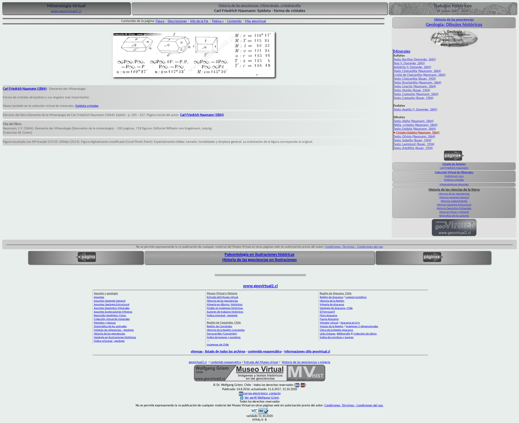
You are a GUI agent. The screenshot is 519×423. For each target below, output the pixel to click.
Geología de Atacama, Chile (336, 308)
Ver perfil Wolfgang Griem (261, 397)
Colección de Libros (365, 333)
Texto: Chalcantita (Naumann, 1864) (417, 71)
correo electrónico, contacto (262, 393)
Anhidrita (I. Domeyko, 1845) (412, 67)
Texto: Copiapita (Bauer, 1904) (413, 98)
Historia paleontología (454, 201)
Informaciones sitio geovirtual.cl (307, 351)
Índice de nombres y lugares (337, 337)
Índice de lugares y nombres (224, 337)
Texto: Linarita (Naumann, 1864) (415, 86)
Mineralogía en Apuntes (454, 184)
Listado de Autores (454, 164)
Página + (218, 21)
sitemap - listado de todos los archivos (218, 351)
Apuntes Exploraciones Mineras (113, 311)
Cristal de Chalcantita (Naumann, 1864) (420, 75)
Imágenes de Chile (218, 344)
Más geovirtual (255, 21)
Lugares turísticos (356, 297)
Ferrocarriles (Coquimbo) (222, 333)
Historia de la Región (332, 301)
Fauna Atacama (329, 319)
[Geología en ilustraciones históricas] (454, 47)
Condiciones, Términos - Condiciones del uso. (353, 405)
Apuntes (99, 297)
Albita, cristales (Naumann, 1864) (416, 125)
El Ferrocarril (327, 311)
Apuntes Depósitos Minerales (112, 308)
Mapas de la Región (331, 326)
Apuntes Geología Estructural (111, 304)
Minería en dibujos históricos (224, 304)
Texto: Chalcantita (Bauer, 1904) (415, 79)
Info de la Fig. (199, 21)
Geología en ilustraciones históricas (115, 337)
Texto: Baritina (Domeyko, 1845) (415, 59)
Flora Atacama (328, 315)
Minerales (402, 51)
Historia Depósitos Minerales (454, 208)
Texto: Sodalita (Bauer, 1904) (412, 140)
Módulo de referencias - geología (114, 330)
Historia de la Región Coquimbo (226, 330)
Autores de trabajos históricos (225, 311)
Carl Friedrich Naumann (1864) (24, 89)
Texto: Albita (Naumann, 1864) (414, 121)
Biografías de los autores (454, 215)
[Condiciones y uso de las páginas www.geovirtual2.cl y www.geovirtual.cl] (302, 385)
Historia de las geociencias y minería (306, 362)
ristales (93, 106)
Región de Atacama (331, 297)
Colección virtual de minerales (112, 319)
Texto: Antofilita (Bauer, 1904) (413, 148)
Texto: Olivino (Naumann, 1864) (414, 136)
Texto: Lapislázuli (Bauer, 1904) (414, 144)
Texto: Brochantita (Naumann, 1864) (417, 82)
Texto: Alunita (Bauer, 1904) (412, 90)
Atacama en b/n (350, 322)
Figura (160, 21)
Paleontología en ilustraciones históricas (259, 254)
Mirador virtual (329, 322)
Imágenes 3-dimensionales (362, 326)
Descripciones (177, 21)
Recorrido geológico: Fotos (110, 315)
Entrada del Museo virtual (222, 297)
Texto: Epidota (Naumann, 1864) (415, 129)
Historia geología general (454, 197)
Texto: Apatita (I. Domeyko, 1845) (415, 109)
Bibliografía (343, 333)
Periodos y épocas (105, 322)
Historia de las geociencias (454, 193)
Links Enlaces (327, 333)
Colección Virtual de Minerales (454, 172)
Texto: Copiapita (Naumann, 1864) (416, 94)
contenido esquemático (265, 351)
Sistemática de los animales (110, 326)
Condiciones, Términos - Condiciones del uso (354, 247)
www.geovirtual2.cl (260, 286)
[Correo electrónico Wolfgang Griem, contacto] (297, 385)
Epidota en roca (454, 176)
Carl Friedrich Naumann (454, 168)
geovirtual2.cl (198, 362)
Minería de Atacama (332, 304)
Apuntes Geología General (109, 301)
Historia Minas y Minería (454, 212)
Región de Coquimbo (219, 326)
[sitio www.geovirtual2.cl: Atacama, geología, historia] (454, 235)
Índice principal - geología (109, 341)
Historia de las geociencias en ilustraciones (259, 260)
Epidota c (81, 106)
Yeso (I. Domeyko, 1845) (409, 63)
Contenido (234, 21)
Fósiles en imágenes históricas (225, 308)
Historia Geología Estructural (454, 204)
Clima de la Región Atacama (336, 330)
